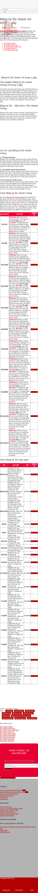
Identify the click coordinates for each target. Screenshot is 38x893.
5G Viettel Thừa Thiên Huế (12, 46)
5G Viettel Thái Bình (7, 741)
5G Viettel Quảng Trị (10, 48)
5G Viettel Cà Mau (10, 43)
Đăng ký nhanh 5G (20, 718)
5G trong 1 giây (17, 713)
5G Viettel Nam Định (7, 739)
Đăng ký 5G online (8, 718)
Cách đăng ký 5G (28, 713)
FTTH (31, 890)
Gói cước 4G (8, 25)
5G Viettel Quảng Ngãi (11, 50)
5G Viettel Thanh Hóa (7, 737)
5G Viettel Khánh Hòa (11, 45)
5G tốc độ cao (6, 713)
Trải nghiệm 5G (32, 718)
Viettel (16, 878)
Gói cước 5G (8, 883)
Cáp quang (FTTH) (10, 887)
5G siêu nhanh (30, 711)
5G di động (9, 711)
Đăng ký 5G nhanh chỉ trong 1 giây (21, 715)
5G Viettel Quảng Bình (7, 735)
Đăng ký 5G (6, 715)
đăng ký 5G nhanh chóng (15, 197)
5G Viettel (7, 28)
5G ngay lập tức (19, 711)
